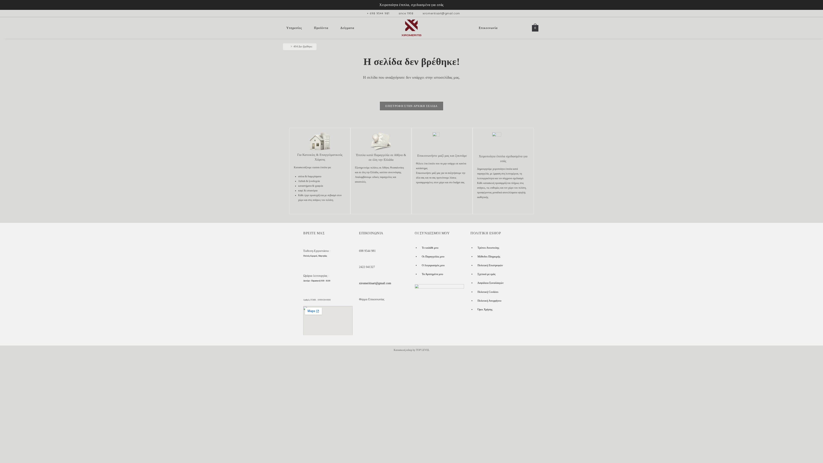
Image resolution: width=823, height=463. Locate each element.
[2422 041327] (361, 260)
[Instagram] (391, 313)
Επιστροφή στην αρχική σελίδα (411, 106)
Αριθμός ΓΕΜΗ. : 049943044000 (317, 300)
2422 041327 (367, 267)
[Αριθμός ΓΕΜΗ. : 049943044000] (305, 294)
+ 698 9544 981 (378, 13)
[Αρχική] (288, 46)
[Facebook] (366, 313)
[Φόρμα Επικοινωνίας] (361, 292)
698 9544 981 (367, 251)
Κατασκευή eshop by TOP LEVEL (412, 350)
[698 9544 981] (361, 244)
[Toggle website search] (524, 28)
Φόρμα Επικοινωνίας (371, 299)
